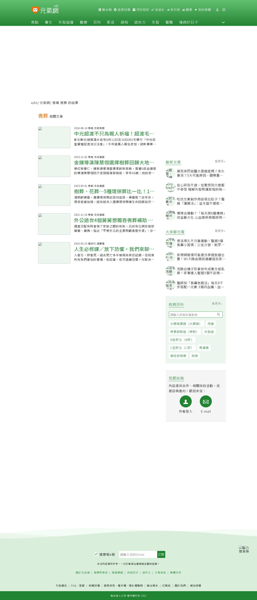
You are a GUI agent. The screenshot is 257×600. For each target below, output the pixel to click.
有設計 (159, 9)
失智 (155, 22)
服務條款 (109, 585)
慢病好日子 (188, 22)
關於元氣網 (83, 572)
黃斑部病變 (178, 356)
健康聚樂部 (101, 572)
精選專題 (117, 572)
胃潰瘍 (204, 347)
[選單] (223, 9)
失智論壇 (66, 22)
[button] (223, 22)
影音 (111, 22)
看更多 (220, 161)
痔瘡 (211, 323)
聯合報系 (152, 585)
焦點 (35, 22)
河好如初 (142, 9)
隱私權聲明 (136, 585)
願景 (188, 9)
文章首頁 (160, 572)
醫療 (83, 22)
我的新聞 (204, 9)
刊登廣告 (61, 585)
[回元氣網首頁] (49, 9)
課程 (124, 22)
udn (34, 102)
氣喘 (195, 356)
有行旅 (175, 9)
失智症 (209, 331)
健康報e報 (107, 554)
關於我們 (180, 585)
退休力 (140, 22)
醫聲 (169, 22)
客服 (82, 585)
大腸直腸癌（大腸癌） (186, 323)
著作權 (122, 585)
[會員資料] (217, 9)
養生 (48, 22)
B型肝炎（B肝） (182, 339)
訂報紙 (166, 585)
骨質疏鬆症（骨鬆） (184, 331)
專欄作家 (175, 572)
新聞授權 (94, 585)
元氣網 (45, 102)
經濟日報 (124, 9)
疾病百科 (132, 572)
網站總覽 (195, 585)
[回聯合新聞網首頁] (35, 10)
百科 (97, 22)
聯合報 (106, 9)
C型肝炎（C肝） (182, 347)
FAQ (73, 585)
